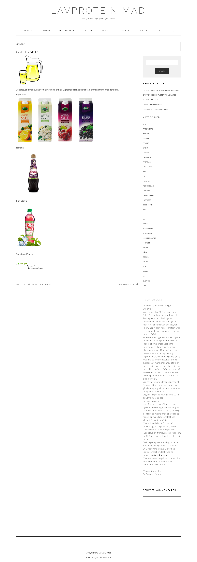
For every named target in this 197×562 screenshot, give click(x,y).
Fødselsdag (148, 186)
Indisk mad (147, 205)
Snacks (146, 271)
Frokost (45, 31)
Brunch (146, 143)
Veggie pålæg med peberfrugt (36, 284)
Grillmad (147, 191)
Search (162, 71)
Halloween (148, 195)
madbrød (147, 233)
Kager (146, 224)
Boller (146, 138)
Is (143, 214)
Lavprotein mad (98, 10)
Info (145, 209)
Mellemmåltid (67, 31)
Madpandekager (150, 100)
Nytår (145, 248)
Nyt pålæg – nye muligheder (155, 109)
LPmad (107, 552)
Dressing (147, 157)
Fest (145, 171)
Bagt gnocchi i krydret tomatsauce (159, 95)
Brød (145, 148)
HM (34, 266)
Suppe (145, 276)
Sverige (146, 281)
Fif (160, 31)
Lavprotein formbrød (153, 104)
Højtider (147, 200)
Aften (89, 31)
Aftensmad (148, 129)
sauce (145, 262)
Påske (145, 252)
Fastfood (147, 167)
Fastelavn (147, 162)
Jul (144, 219)
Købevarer (39, 268)
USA (144, 285)
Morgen (28, 31)
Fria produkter (126, 284)
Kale (88, 557)
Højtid (144, 31)
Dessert (107, 31)
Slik (144, 266)
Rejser (146, 257)
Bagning (125, 31)
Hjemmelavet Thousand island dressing (161, 90)
